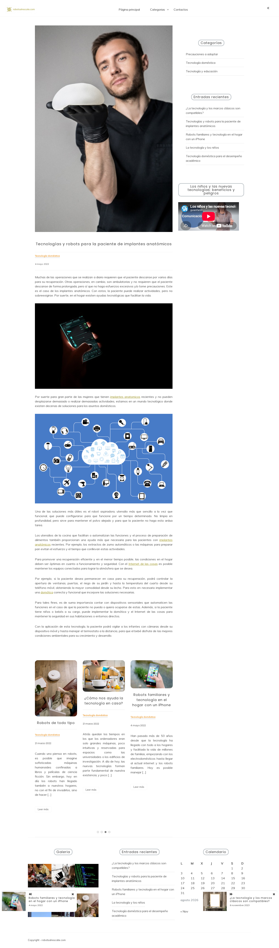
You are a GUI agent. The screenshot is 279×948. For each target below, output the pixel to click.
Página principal (129, 9)
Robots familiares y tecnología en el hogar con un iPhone (151, 699)
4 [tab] (109, 832)
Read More (43, 809)
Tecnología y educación (202, 71)
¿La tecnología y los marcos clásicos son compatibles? (251, 899)
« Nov (184, 911)
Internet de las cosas (143, 564)
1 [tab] (98, 832)
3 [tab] (105, 832)
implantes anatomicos (125, 397)
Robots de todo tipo (56, 722)
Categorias (157, 9)
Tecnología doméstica (200, 63)
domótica (47, 592)
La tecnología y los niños (202, 147)
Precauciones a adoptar (202, 54)
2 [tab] (102, 832)
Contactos (181, 9)
